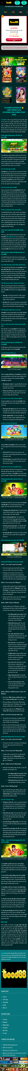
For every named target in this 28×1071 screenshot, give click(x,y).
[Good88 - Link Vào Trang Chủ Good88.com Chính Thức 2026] (8, 2)
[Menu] (2, 3)
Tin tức (5, 1033)
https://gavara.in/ (11, 236)
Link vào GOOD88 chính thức (14, 39)
